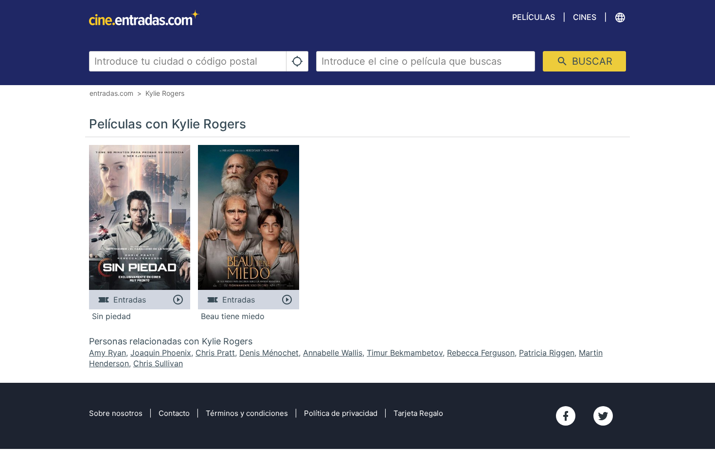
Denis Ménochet (269, 353)
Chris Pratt (215, 353)
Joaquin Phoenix (160, 353)
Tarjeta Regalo (418, 413)
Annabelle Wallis (332, 353)
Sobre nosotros (116, 413)
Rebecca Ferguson (481, 353)
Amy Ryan (107, 353)
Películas (533, 17)
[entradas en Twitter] (603, 416)
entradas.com (111, 93)
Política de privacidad (340, 413)
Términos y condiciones (247, 413)
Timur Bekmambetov (405, 353)
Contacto (174, 413)
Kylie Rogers (164, 93)
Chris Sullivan (158, 363)
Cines (584, 17)
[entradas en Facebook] (565, 416)
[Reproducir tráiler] (177, 299)
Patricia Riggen (546, 353)
